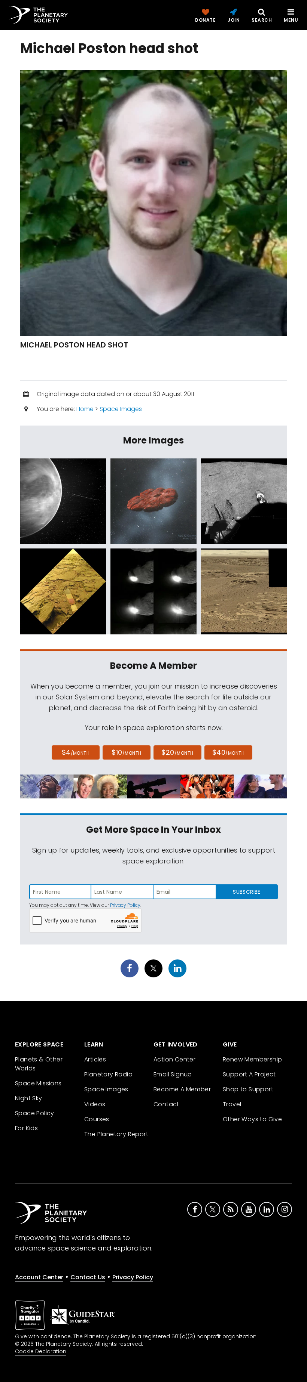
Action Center (174, 1059)
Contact (166, 1104)
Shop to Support (248, 1089)
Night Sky (28, 1098)
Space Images (121, 409)
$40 (228, 752)
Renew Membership (252, 1059)
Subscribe (246, 892)
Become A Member (182, 1089)
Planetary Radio (108, 1074)
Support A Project (249, 1074)
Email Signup (173, 1074)
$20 (177, 752)
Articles (95, 1059)
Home (85, 409)
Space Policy (34, 1113)
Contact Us (87, 1277)
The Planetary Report (116, 1134)
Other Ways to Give (252, 1119)
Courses (96, 1119)
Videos (94, 1104)
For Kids (26, 1128)
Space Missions (38, 1083)
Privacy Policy (125, 905)
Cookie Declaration (40, 1351)
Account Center (39, 1277)
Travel (232, 1104)
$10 (126, 752)
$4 (76, 752)
